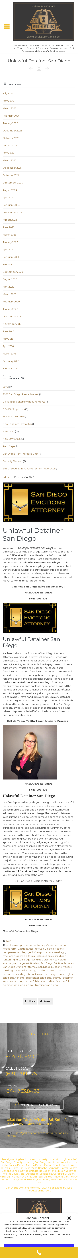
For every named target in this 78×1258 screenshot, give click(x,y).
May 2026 (8, 100)
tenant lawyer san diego (42, 974)
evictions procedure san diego (47, 952)
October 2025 (11, 138)
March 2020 (10, 294)
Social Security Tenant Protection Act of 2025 (29, 468)
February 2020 (11, 301)
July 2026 (8, 93)
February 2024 (11, 204)
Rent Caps (9, 446)
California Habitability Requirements (24, 401)
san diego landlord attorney (19, 970)
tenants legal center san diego (33, 977)
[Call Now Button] (39, 1252)
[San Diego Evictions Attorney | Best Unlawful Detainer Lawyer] (43, 21)
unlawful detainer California (42, 981)
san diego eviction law (26, 963)
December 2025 (12, 130)
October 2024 (11, 175)
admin (6, 477)
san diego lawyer (46, 970)
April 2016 (8, 346)
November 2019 (12, 323)
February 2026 (11, 115)
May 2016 (8, 338)
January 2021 (10, 264)
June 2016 (8, 331)
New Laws (9, 431)
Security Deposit (12, 461)
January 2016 (10, 368)
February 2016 (11, 361)
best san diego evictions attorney (25, 945)
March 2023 (9, 234)
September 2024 (13, 182)
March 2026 (9, 108)
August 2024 (10, 190)
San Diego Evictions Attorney (20, 966)
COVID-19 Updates (14, 409)
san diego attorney (43, 959)
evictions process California (19, 955)
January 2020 (10, 309)
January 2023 (10, 242)
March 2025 (9, 160)
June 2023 (9, 227)
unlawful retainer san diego (42, 984)
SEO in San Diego (52, 1187)
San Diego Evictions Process (54, 966)
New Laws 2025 (11, 438)
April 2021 (8, 249)
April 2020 (8, 286)
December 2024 (12, 167)
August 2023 (10, 219)
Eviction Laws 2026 (13, 416)
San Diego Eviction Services (56, 963)
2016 (5, 386)
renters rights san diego (16, 959)
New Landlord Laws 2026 (17, 423)
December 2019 (12, 316)
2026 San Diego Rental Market (21, 394)
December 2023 (12, 212)
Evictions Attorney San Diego (35, 948)
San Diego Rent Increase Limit (20, 453)
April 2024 (8, 197)
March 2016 (9, 353)
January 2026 (10, 123)
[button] (69, 1218)
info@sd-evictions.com (30, 1133)
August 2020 (10, 279)
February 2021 (11, 256)
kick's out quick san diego (51, 955)
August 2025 (10, 145)
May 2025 (8, 152)
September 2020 (13, 271)
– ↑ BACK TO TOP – (39, 1034)
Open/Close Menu (7, 26)
